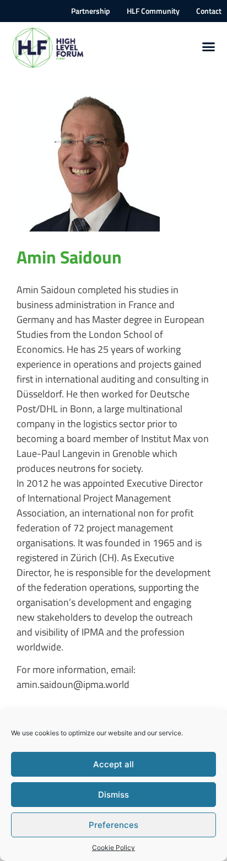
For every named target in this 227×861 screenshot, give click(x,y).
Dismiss (113, 794)
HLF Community (153, 11)
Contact (208, 11)
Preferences (113, 825)
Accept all (113, 764)
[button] (208, 46)
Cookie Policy (113, 847)
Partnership (90, 11)
